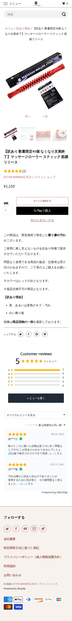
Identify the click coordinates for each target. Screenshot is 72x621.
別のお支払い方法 (42, 220)
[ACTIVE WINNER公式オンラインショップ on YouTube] (26, 528)
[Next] (45, 116)
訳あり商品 (23, 28)
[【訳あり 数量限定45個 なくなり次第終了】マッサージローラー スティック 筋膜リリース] (36, 80)
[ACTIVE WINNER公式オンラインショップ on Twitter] (8, 528)
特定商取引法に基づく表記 (21, 548)
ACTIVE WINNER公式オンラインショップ (29, 177)
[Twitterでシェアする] (20, 334)
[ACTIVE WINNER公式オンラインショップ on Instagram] (35, 528)
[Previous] (27, 116)
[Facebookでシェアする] (28, 334)
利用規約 (10, 566)
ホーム (9, 28)
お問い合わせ (12, 575)
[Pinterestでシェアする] (36, 334)
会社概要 (10, 539)
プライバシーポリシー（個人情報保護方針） (33, 557)
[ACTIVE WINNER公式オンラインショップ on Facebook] (17, 528)
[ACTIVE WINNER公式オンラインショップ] (36, 3)
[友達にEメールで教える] (44, 334)
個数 (6, 203)
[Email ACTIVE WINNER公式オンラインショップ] (44, 528)
